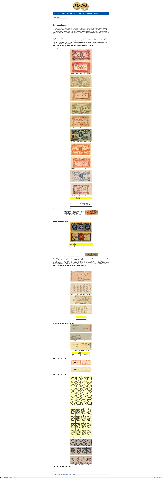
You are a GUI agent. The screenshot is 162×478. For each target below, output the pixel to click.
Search (55, 17)
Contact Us (96, 13)
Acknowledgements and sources (79, 13)
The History (62, 13)
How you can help (89, 13)
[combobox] (62, 17)
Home (57, 13)
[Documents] (71, 13)
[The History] (64, 13)
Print (55, 22)
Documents (69, 13)
